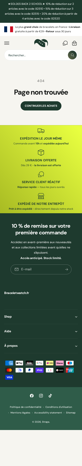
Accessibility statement (48, 412)
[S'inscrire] (66, 269)
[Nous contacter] (65, 43)
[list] (41, 29)
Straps (45, 422)
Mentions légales (20, 412)
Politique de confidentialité (25, 407)
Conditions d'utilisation (58, 407)
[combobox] (41, 55)
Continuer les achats (41, 106)
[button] (6, 43)
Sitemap (70, 412)
